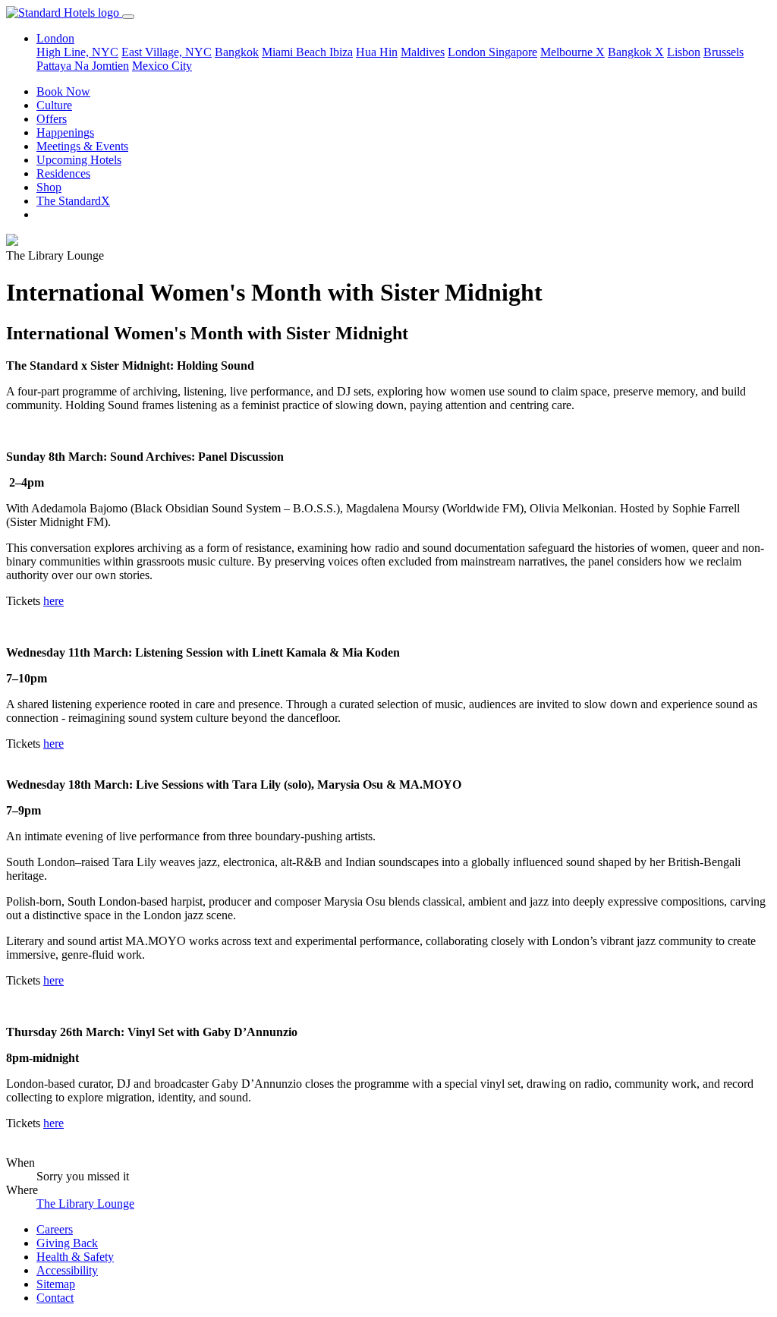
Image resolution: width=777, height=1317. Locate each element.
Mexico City (162, 65)
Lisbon (683, 52)
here (53, 600)
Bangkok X (636, 52)
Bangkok (237, 52)
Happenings (65, 132)
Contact (55, 1297)
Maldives (423, 52)
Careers (54, 1229)
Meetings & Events (82, 146)
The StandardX (73, 200)
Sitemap (55, 1284)
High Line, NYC (77, 52)
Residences (63, 173)
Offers (51, 118)
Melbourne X (572, 52)
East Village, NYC (166, 52)
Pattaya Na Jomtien (82, 65)
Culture (54, 105)
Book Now (63, 91)
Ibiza (341, 52)
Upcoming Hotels (78, 159)
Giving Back (67, 1243)
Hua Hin (377, 52)
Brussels (723, 52)
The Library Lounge (85, 1203)
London (468, 52)
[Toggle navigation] (128, 16)
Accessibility (67, 1270)
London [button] (55, 38)
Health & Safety (75, 1256)
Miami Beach (295, 52)
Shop (48, 187)
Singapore (513, 52)
